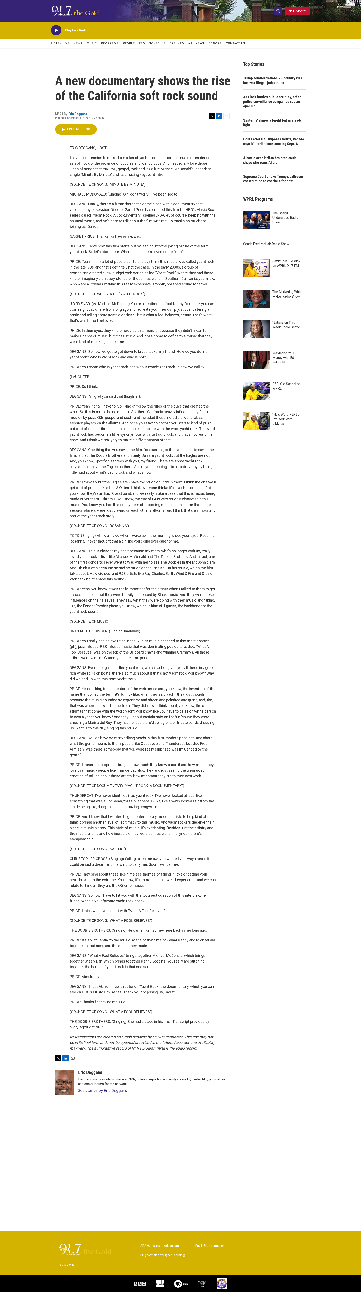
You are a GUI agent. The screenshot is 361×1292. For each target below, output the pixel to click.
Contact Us (235, 43)
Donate (299, 11)
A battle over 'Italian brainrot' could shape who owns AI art (270, 160)
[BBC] (140, 1283)
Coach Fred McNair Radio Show (266, 244)
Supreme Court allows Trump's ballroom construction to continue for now (273, 178)
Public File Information (210, 1245)
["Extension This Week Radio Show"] (256, 329)
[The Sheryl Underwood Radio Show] (256, 220)
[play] (56, 30)
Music (92, 43)
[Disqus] (180, 1174)
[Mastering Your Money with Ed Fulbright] (256, 360)
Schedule (157, 43)
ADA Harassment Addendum (159, 1245)
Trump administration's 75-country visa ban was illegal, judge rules (272, 80)
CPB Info (176, 43)
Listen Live (60, 43)
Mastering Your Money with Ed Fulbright (283, 357)
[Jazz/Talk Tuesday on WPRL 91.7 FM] (256, 268)
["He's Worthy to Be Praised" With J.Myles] (256, 421)
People (129, 43)
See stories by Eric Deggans (102, 1090)
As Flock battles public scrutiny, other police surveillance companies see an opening (272, 101)
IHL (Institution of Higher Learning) (162, 1255)
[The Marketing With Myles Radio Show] (256, 299)
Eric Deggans (77, 114)
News (78, 43)
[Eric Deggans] (64, 1082)
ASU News (196, 43)
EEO (142, 43)
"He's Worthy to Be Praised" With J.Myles (286, 419)
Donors (215, 43)
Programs (110, 43)
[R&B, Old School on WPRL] (256, 391)
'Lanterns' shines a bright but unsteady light (272, 122)
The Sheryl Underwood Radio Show (285, 217)
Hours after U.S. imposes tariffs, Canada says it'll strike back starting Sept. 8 (273, 141)
